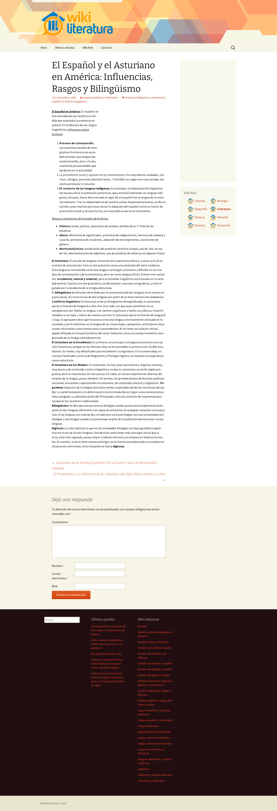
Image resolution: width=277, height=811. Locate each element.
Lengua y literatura (148, 726)
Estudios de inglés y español (154, 675)
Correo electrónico (60, 576)
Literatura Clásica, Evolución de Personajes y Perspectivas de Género (108, 630)
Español (142, 626)
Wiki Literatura (51, 803)
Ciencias (199, 201)
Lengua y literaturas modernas (155, 743)
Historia (199, 217)
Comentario (60, 522)
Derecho (199, 225)
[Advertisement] (132, 137)
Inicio (44, 47)
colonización (158, 97)
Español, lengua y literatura (153, 642)
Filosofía (222, 217)
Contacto (106, 47)
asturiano (130, 97)
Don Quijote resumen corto (106, 653)
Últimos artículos (65, 47)
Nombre (58, 566)
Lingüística (144, 769)
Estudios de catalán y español (154, 647)
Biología (222, 201)
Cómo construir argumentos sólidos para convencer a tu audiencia (107, 644)
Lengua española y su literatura (100, 97)
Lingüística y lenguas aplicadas (155, 775)
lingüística (81, 101)
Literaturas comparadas (151, 780)
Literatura (224, 209)
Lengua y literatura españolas (154, 732)
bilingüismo (143, 97)
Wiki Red (88, 47)
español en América (63, 101)
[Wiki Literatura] (138, 21)
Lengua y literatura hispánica (154, 737)
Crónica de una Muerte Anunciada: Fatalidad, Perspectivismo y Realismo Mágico (107, 663)
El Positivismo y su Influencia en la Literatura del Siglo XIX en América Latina (110, 476)
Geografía (200, 209)
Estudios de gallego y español (155, 669)
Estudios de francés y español (155, 663)
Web (54, 586)
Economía (223, 225)
